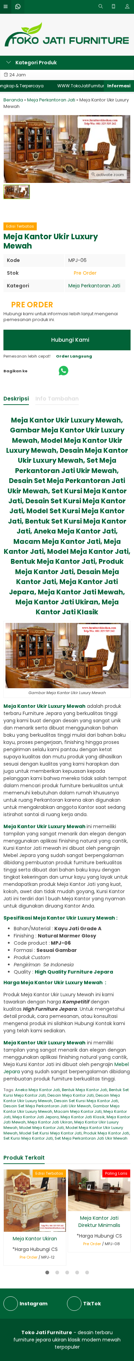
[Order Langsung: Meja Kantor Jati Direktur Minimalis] (73, 1204)
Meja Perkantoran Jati (94, 285)
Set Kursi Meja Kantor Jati (28, 1138)
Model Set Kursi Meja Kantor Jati (50, 1133)
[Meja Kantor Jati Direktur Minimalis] (99, 1190)
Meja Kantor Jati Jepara (35, 1117)
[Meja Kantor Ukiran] (35, 1200)
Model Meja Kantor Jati (41, 1127)
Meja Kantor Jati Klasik (82, 1117)
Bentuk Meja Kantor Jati (84, 1090)
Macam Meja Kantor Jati (78, 1111)
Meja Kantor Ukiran (35, 1238)
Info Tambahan (57, 398)
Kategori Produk (35, 62)
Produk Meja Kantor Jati (106, 1133)
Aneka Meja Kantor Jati (37, 1090)
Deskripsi (16, 398)
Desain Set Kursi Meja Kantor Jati (86, 1101)
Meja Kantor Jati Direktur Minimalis (99, 1222)
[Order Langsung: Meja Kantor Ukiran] (8, 1225)
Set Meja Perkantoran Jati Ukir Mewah (91, 1138)
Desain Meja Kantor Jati (70, 1095)
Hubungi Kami (69, 339)
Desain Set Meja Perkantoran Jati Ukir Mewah (47, 1106)
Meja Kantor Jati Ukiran (49, 1122)
